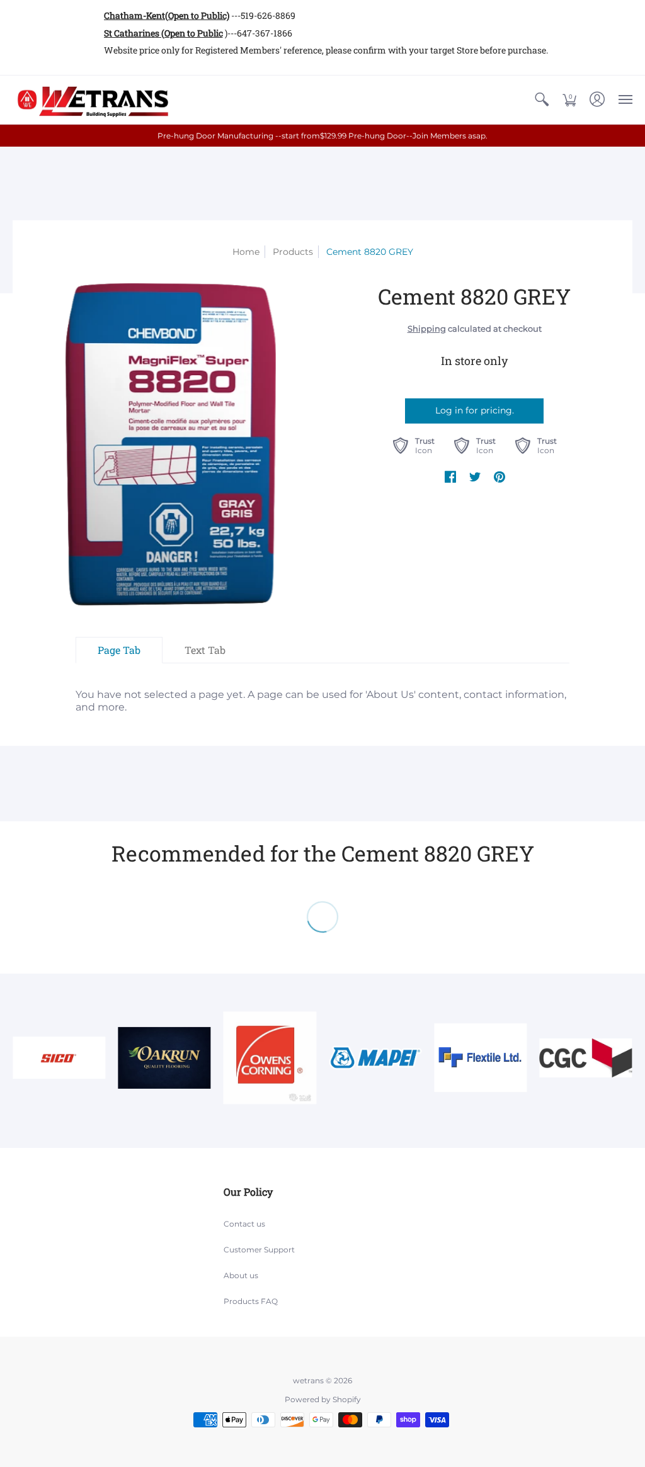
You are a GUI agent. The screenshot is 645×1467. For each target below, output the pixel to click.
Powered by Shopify (323, 1399)
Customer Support (259, 1249)
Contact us (244, 1223)
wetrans (308, 1380)
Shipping (427, 329)
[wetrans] (91, 100)
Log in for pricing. (474, 410)
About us (241, 1275)
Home (246, 251)
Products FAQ (251, 1301)
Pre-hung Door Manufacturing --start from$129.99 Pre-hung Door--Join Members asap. (322, 135)
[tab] (119, 650)
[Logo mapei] (375, 1057)
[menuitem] (542, 100)
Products (293, 251)
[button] (542, 100)
